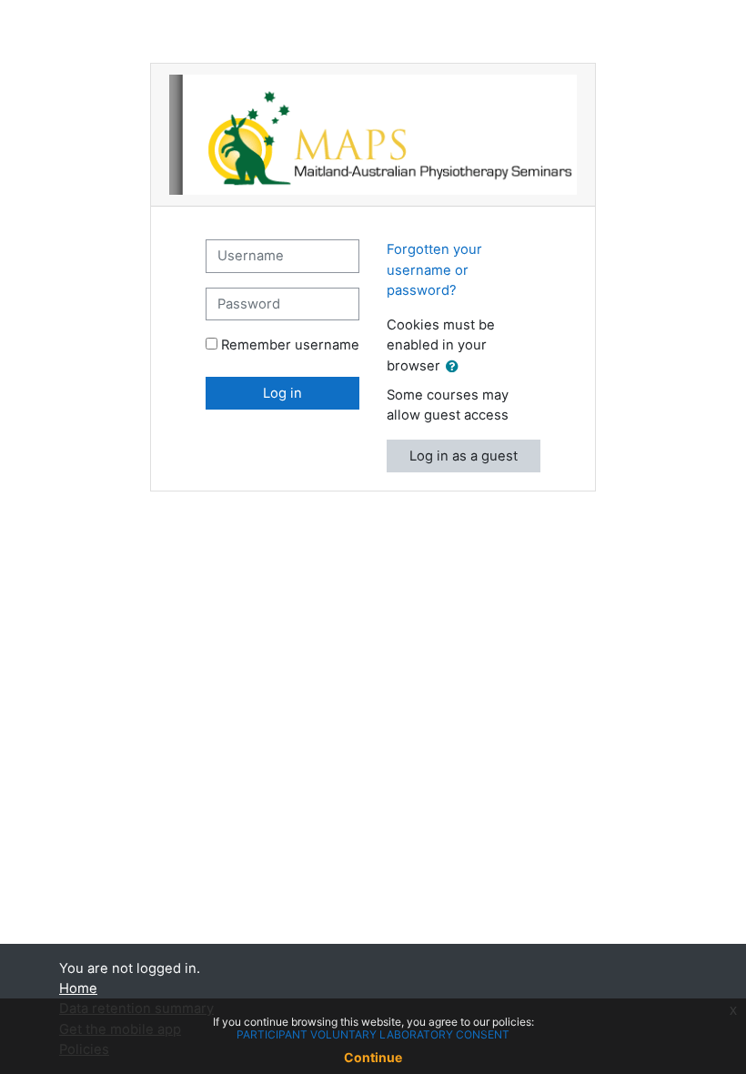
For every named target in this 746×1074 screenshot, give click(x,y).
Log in (282, 393)
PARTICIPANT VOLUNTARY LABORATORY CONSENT (373, 1034)
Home (78, 988)
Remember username (290, 345)
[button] (456, 367)
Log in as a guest (463, 456)
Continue (373, 1057)
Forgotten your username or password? (434, 269)
